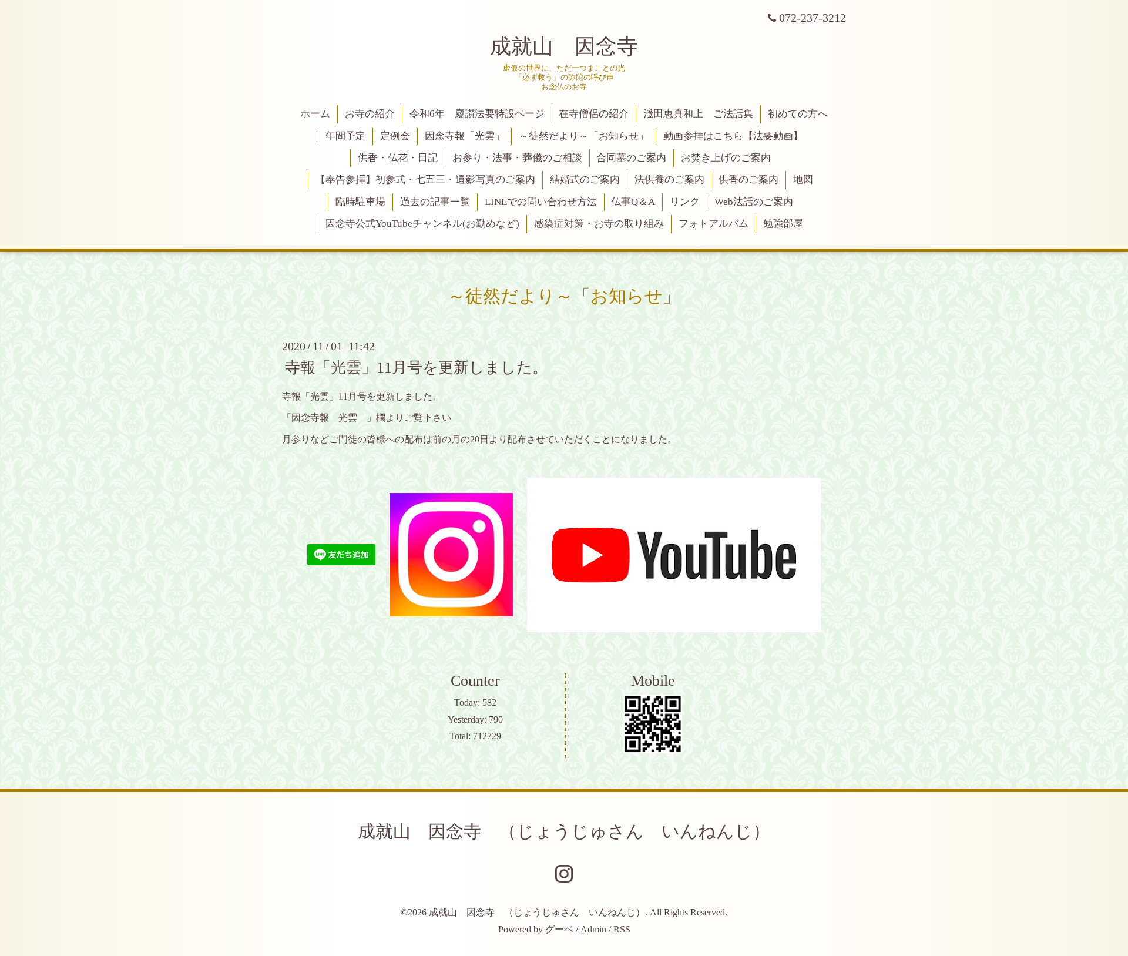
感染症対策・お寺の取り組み (599, 223)
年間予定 (345, 136)
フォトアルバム (713, 223)
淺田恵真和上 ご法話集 (698, 113)
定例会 (395, 136)
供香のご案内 (748, 179)
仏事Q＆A (633, 201)
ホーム (315, 113)
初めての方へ (798, 113)
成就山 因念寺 (564, 46)
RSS (621, 929)
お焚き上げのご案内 (726, 157)
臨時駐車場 (360, 201)
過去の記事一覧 (435, 201)
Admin (593, 929)
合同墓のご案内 (631, 157)
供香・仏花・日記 (398, 157)
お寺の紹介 (370, 113)
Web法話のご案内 (753, 201)
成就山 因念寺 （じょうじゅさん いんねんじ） (564, 831)
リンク (685, 201)
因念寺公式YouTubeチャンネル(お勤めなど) (422, 223)
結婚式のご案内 (585, 179)
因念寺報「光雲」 (465, 136)
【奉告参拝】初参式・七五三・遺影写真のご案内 (425, 179)
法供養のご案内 (669, 179)
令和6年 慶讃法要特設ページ (477, 113)
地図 (803, 179)
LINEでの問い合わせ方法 (541, 201)
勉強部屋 (783, 223)
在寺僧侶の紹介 (594, 113)
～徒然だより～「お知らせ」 (584, 136)
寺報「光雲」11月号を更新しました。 (416, 366)
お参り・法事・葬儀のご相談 (517, 157)
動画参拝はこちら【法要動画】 (733, 136)
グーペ (559, 929)
